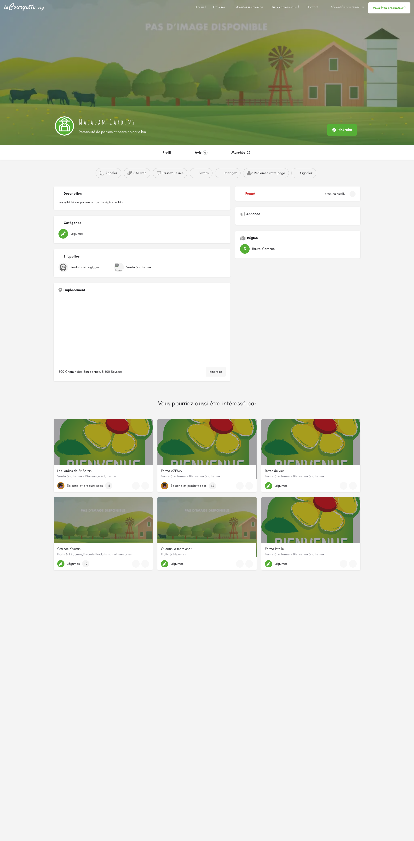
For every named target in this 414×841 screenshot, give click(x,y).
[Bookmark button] (145, 486)
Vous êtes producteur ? (389, 8)
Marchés (238, 152)
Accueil (201, 7)
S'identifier (338, 7)
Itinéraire (215, 372)
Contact (312, 7)
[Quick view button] (136, 486)
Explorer (219, 7)
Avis (200, 152)
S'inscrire (358, 7)
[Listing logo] (64, 126)
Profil (167, 152)
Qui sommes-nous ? (284, 7)
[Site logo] (25, 7)
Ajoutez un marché (249, 7)
